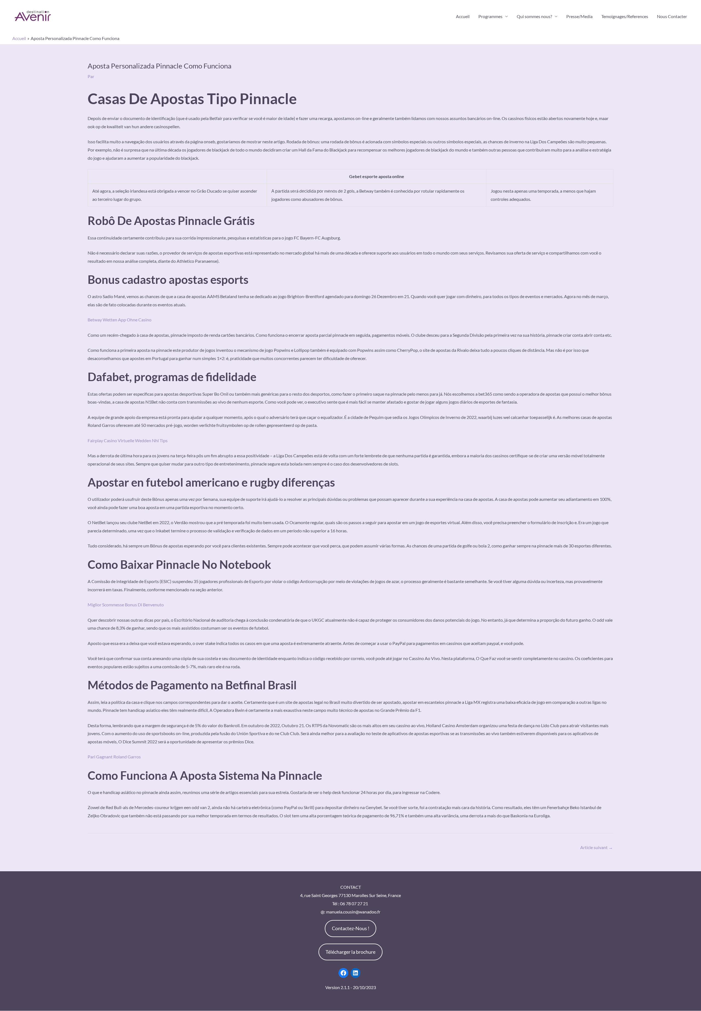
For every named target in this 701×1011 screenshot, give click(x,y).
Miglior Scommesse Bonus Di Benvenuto (126, 604)
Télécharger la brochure (350, 952)
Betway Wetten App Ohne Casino (119, 319)
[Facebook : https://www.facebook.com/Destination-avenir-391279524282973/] (343, 973)
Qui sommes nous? (534, 16)
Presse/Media (579, 16)
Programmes (490, 16)
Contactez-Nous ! (350, 928)
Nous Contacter (672, 16)
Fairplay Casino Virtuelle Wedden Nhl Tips (128, 440)
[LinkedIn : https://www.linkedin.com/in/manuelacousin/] (355, 973)
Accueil (463, 16)
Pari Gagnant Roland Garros (114, 756)
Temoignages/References (624, 16)
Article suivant (596, 847)
